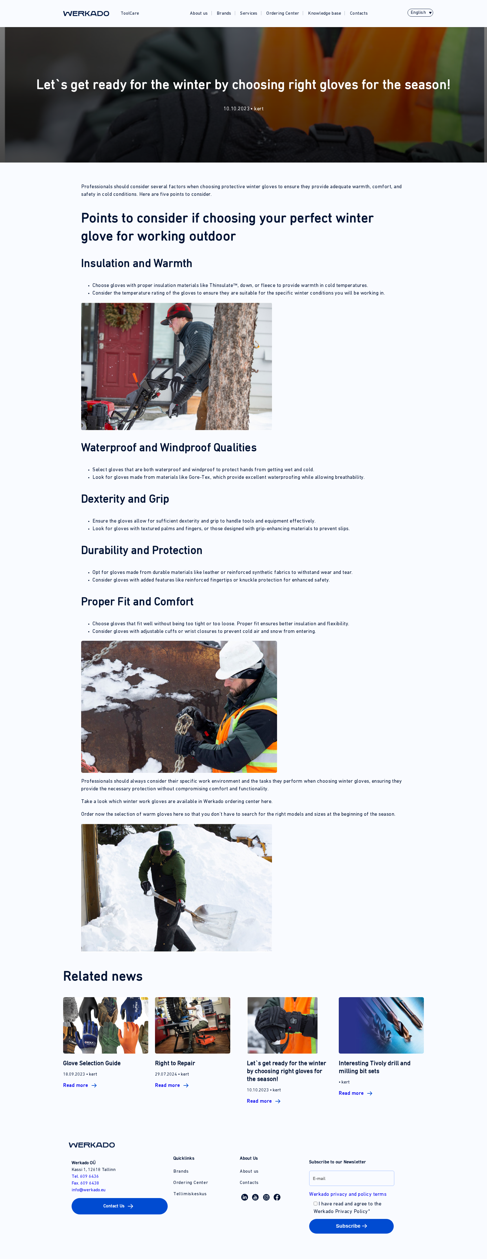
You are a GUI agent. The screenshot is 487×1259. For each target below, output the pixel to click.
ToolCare (130, 13)
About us (199, 13)
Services (248, 13)
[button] (120, 1206)
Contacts (359, 13)
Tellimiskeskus (190, 1194)
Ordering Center (282, 13)
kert (259, 109)
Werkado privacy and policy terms (347, 1194)
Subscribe (348, 1226)
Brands (224, 13)
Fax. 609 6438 (85, 1183)
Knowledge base (324, 13)
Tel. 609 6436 (85, 1176)
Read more (76, 1085)
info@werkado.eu (88, 1190)
